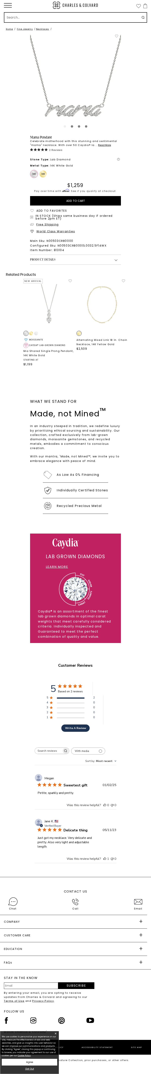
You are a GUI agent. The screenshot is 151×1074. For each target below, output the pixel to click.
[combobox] (100, 761)
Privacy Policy (43, 1001)
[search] (143, 17)
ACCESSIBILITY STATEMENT (97, 1047)
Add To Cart (75, 201)
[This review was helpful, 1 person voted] (104, 859)
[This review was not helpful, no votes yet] (112, 805)
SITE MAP (136, 1047)
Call (75, 908)
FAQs (8, 963)
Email (138, 908)
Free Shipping (47, 224)
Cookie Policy (24, 1055)
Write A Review (75, 728)
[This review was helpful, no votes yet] (104, 805)
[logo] (75, 5)
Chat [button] (12, 908)
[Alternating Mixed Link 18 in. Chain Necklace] (102, 304)
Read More (104, 145)
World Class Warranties (55, 231)
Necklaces (42, 29)
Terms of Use (14, 1001)
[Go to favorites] (138, 6)
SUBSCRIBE (76, 985)
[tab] (65, 126)
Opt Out (29, 1068)
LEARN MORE (57, 567)
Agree (29, 1062)
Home (9, 29)
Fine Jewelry (25, 29)
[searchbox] (48, 751)
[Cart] (144, 5)
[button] (8, 5)
